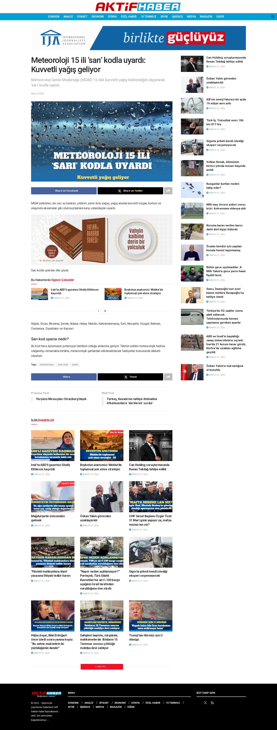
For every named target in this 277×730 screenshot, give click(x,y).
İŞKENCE (177, 16)
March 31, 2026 (61, 298)
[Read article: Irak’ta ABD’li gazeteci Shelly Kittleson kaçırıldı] (39, 294)
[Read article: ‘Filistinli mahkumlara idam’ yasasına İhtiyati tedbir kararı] (52, 552)
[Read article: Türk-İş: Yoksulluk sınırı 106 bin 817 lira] (192, 126)
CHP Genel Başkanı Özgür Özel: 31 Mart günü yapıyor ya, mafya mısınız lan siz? (150, 520)
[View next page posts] (105, 311)
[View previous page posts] (98, 311)
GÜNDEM (53, 16)
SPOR (164, 16)
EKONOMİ (98, 16)
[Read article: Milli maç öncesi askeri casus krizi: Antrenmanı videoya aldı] (192, 211)
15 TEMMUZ (148, 16)
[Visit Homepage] (138, 6)
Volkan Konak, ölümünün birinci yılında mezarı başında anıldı (225, 166)
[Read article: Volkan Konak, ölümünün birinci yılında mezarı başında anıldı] (192, 168)
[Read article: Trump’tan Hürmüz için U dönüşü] (150, 615)
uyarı (75, 364)
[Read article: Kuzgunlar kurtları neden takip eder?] (192, 190)
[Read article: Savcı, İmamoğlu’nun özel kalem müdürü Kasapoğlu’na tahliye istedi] (192, 295)
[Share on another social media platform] (168, 190)
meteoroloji (47, 364)
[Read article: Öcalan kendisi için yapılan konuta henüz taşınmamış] (192, 252)
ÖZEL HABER (129, 16)
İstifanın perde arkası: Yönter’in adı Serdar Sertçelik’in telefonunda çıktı (101, 699)
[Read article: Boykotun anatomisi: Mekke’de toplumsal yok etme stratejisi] (113, 294)
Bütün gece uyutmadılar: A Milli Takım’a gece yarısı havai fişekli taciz (226, 271)
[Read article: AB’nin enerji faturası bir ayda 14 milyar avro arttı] (192, 106)
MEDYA (191, 16)
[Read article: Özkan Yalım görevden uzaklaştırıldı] (101, 496)
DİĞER (220, 16)
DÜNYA (112, 16)
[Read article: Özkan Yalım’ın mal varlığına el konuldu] (192, 372)
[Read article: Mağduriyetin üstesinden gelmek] (52, 496)
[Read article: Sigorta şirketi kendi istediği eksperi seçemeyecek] (150, 552)
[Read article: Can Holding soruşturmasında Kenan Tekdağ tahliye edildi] (150, 445)
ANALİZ (68, 16)
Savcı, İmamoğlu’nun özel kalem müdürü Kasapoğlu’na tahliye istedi (225, 293)
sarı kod (63, 364)
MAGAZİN (206, 16)
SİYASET (82, 16)
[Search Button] (272, 16)
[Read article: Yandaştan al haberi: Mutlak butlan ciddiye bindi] (52, 675)
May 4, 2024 (37, 93)
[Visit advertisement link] (138, 41)
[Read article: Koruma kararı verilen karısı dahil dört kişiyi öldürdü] (192, 232)
